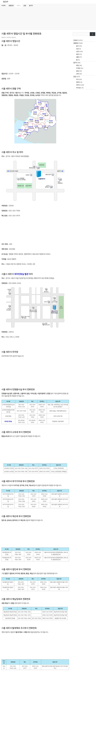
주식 (77, 79)
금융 (24, 5)
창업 (77, 71)
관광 (77, 54)
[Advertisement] (48, 18)
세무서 (18, 5)
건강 (77, 49)
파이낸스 (78, 88)
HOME (4, 5)
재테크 (78, 82)
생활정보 (11, 5)
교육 (77, 74)
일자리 (31, 5)
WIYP (5, 1)
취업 (77, 65)
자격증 (78, 68)
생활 (77, 57)
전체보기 (75, 40)
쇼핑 (77, 51)
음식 (77, 46)
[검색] (92, 34)
